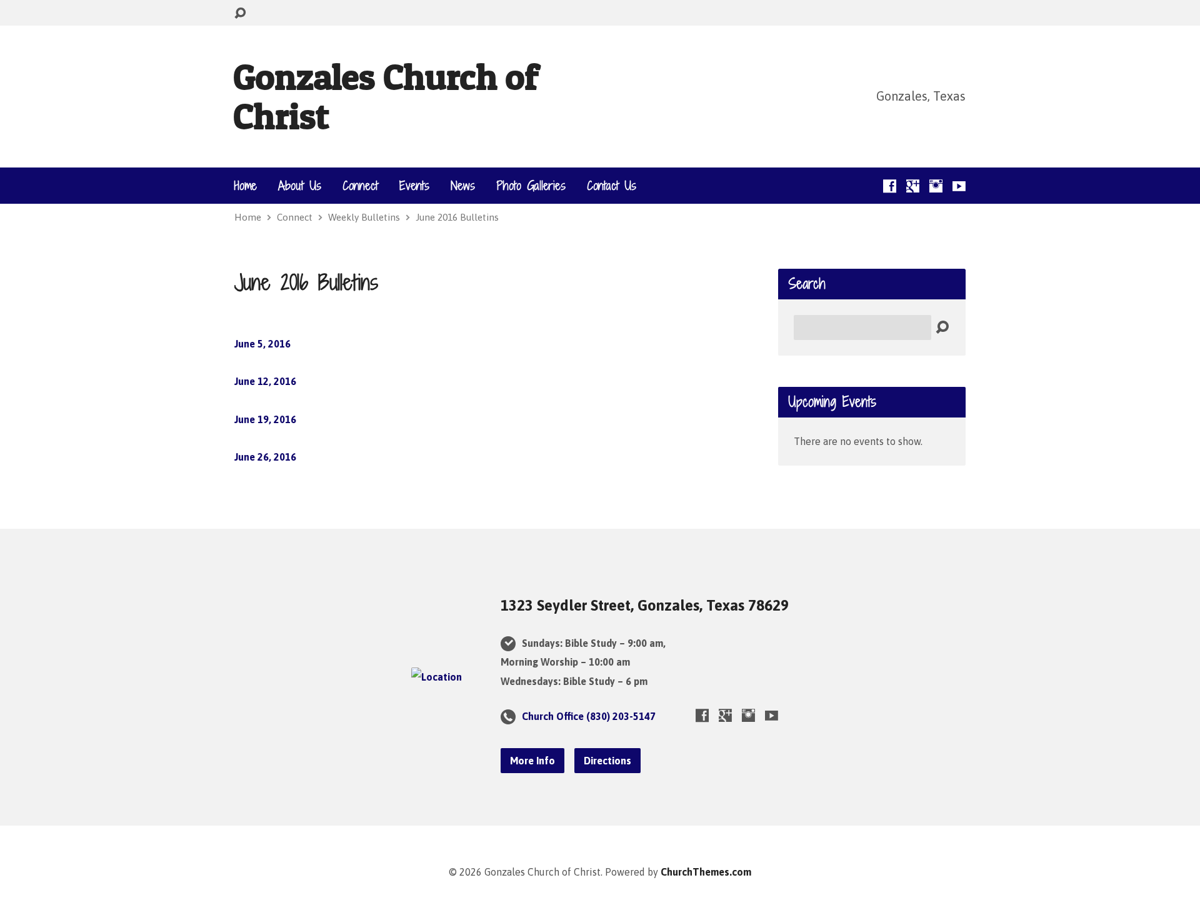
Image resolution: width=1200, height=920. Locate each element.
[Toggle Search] (240, 13)
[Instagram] (935, 185)
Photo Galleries (531, 185)
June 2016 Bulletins (457, 217)
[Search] (942, 327)
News (463, 185)
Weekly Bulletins (364, 217)
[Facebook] (889, 185)
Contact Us (611, 185)
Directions (607, 760)
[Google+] (912, 185)
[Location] (436, 676)
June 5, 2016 (262, 343)
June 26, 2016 (265, 456)
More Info (532, 760)
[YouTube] (959, 185)
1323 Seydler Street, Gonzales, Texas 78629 (645, 605)
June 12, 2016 (265, 381)
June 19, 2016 (265, 419)
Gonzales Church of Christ (385, 96)
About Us (299, 185)
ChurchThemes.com (706, 872)
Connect (360, 185)
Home (245, 185)
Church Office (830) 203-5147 (589, 716)
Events (414, 185)
